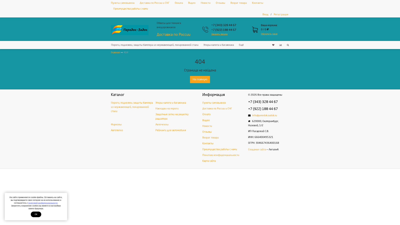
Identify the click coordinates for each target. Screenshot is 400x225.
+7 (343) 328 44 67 (223, 25)
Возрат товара (238, 3)
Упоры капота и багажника (218, 45)
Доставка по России (173, 34)
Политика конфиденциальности (220, 155)
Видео (191, 3)
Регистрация (281, 14)
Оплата (179, 3)
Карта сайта (209, 161)
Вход (265, 14)
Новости (205, 3)
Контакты (257, 3)
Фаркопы (116, 124)
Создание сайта (257, 149)
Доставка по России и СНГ (154, 3)
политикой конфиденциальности (43, 203)
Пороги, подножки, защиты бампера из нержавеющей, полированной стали (154, 45)
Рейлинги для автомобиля (170, 130)
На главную (200, 79)
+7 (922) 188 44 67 (223, 29)
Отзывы (220, 3)
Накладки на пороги (167, 108)
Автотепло (117, 130)
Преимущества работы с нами (130, 8)
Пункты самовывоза (122, 3)
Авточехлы (161, 124)
